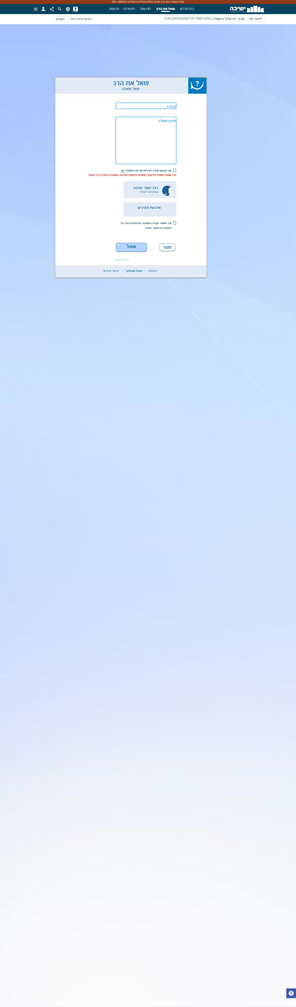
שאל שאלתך (131, 248)
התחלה (152, 271)
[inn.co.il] (75, 9)
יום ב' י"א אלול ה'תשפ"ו (229, 19)
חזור (167, 247)
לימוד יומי (255, 19)
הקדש (60, 19)
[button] (291, 994)
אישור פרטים (111, 271)
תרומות (114, 9)
